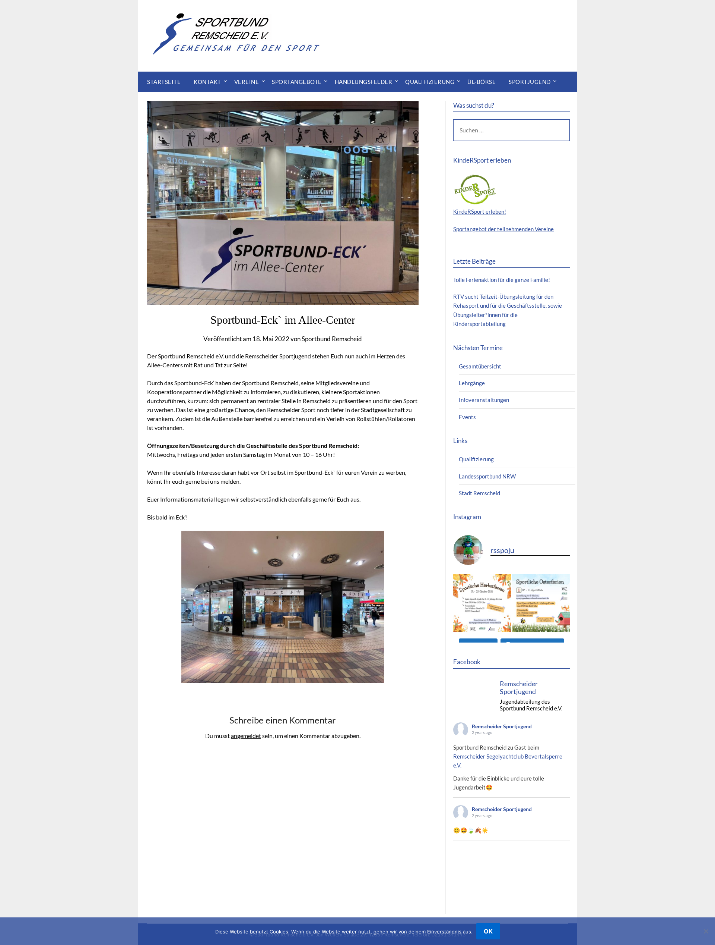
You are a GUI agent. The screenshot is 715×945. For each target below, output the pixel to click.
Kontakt (207, 81)
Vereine (246, 81)
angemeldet (246, 735)
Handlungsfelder (364, 81)
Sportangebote (297, 81)
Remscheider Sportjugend (502, 726)
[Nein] (705, 931)
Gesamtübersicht (480, 366)
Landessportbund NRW (487, 476)
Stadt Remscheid (479, 493)
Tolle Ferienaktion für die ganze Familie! (501, 279)
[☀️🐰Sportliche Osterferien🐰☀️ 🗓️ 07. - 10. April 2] (541, 603)
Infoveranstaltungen (484, 399)
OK (488, 931)
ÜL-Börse (481, 81)
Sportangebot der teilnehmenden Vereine (503, 229)
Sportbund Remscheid (332, 339)
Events (467, 417)
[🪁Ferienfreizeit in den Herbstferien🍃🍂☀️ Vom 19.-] (482, 603)
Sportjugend (530, 81)
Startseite (164, 81)
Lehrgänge (472, 383)
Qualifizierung (429, 81)
